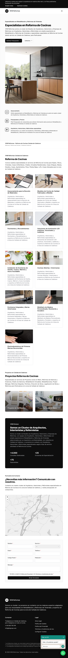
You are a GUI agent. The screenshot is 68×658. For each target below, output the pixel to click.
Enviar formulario (34, 578)
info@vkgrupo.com (10, 628)
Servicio (37, 543)
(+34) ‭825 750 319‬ (10, 625)
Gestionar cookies (22, 5)
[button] (34, 515)
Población (38, 557)
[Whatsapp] (63, 653)
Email (10, 550)
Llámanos (27, 40)
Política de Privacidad (27, 574)
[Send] (62, 646)
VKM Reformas (14, 11)
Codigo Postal (12, 557)
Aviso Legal (38, 621)
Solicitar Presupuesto (12, 40)
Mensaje (10, 565)
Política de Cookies (40, 623)
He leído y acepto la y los (32, 574)
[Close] (63, 637)
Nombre (10, 543)
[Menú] (62, 11)
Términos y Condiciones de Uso (44, 574)
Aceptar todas (9, 5)
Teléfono (38, 550)
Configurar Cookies (41, 631)
